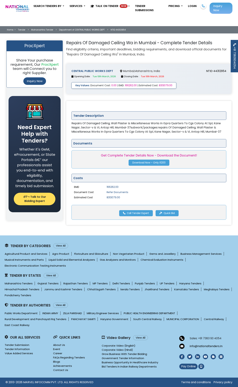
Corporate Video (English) (118, 345)
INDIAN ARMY (50, 313)
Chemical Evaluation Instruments (162, 260)
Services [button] (76, 6)
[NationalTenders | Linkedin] (197, 356)
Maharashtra (143, 71)
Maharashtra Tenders (19, 283)
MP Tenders (100, 283)
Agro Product (60, 254)
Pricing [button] (174, 6)
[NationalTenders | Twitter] (189, 356)
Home (10, 29)
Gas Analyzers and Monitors (118, 260)
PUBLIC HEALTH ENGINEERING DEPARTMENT (149, 313)
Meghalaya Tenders (216, 289)
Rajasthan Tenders (75, 283)
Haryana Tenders (190, 283)
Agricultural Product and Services (26, 254)
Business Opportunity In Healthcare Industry (130, 362)
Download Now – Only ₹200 (149, 162)
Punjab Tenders (145, 283)
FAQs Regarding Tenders (69, 357)
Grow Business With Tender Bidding (124, 354)
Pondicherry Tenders (18, 295)
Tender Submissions (144, 8)
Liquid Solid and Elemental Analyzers (72, 260)
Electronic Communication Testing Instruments (35, 265)
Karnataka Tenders (186, 289)
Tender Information (17, 349)
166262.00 (112, 187)
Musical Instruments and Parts (24, 260)
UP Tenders (167, 283)
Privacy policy (222, 382)
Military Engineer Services (103, 313)
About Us (59, 345)
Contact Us (60, 370)
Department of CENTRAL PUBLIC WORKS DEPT (82, 29)
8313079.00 (113, 197)
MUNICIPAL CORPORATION (183, 319)
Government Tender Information (123, 358)
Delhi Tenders (121, 283)
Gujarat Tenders (48, 283)
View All (61, 245)
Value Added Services (19, 353)
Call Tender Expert (138, 213)
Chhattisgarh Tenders (101, 289)
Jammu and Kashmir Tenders (63, 289)
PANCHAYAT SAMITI (83, 319)
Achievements (62, 366)
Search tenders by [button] (47, 6)
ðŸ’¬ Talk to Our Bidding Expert (34, 199)
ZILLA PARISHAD (72, 313)
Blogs (56, 361)
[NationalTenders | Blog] (213, 356)
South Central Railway (147, 319)
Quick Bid (169, 213)
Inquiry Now (35, 81)
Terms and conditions (196, 382)
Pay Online (188, 366)
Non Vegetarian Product (128, 254)
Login (192, 6)
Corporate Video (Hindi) (117, 350)
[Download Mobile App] (201, 366)
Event (56, 349)
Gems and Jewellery (162, 254)
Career (57, 353)
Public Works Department (21, 313)
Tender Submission (17, 345)
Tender (21, 29)
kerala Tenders (130, 289)
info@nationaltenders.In (206, 346)
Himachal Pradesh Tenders (22, 289)
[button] (110, 6)
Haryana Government (114, 319)
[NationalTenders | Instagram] (221, 356)
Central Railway (214, 319)
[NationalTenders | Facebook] (182, 356)
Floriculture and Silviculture (91, 254)
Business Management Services (201, 254)
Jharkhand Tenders (157, 289)
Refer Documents (117, 192)
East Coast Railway (17, 325)
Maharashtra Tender (42, 29)
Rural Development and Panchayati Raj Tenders (35, 319)
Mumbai (128, 71)
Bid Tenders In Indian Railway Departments (129, 366)
